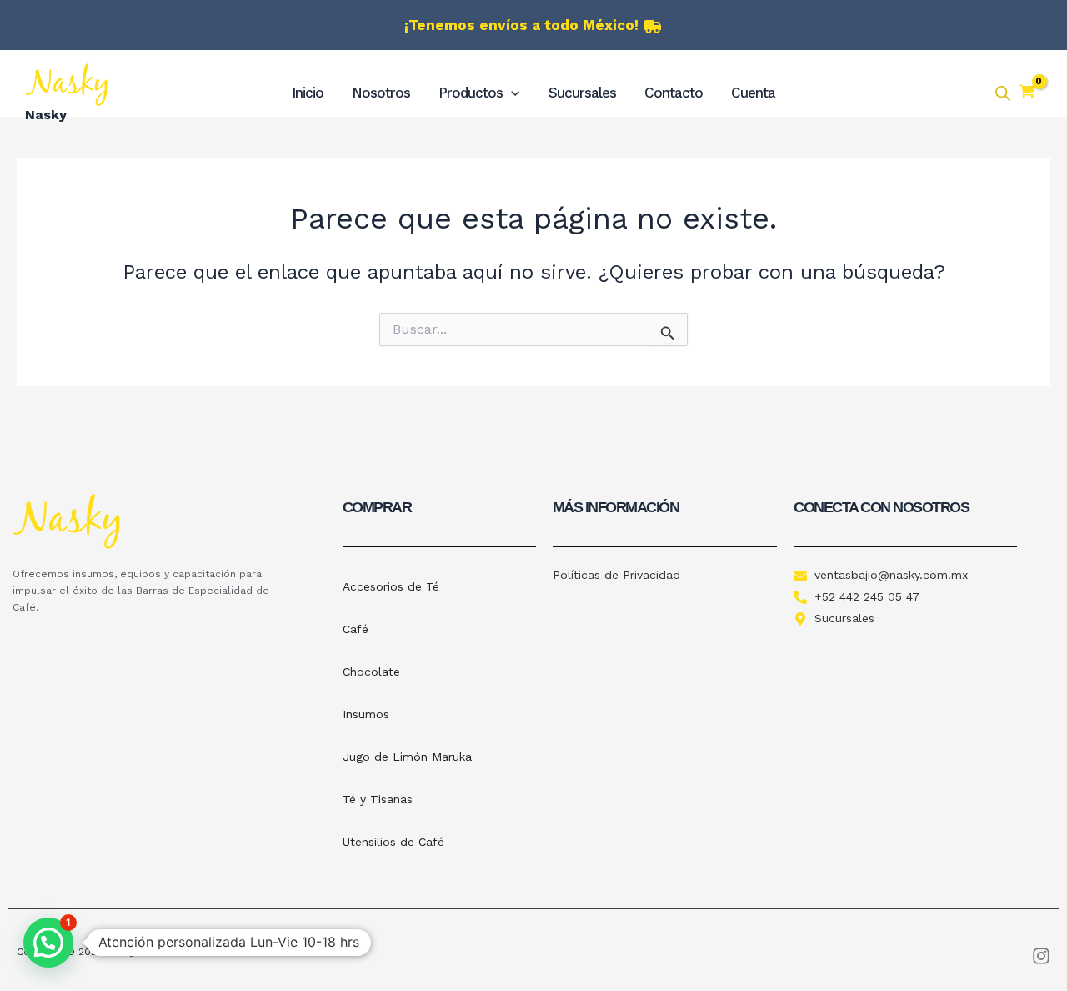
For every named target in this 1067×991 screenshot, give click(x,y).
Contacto (673, 92)
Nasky (46, 115)
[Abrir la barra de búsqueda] (1002, 93)
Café (355, 629)
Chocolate (371, 671)
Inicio (307, 92)
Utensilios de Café (393, 841)
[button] (511, 92)
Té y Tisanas (378, 799)
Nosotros (381, 92)
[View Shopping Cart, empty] (1026, 93)
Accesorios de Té (391, 586)
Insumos (366, 714)
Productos (470, 92)
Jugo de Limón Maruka (407, 756)
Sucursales (582, 92)
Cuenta (753, 92)
